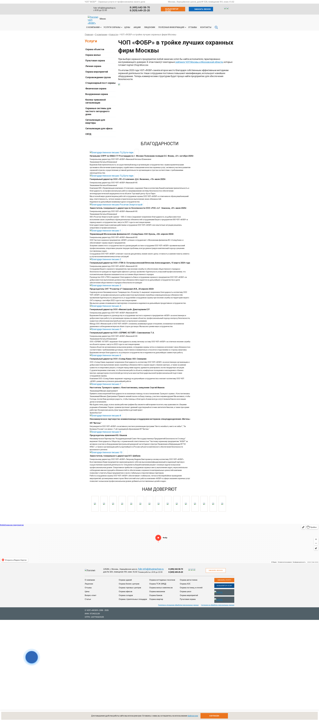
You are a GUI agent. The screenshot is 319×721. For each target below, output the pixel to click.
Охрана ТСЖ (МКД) (157, 584)
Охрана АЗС (185, 584)
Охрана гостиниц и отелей (191, 588)
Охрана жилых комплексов (161, 588)
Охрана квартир (156, 599)
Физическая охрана (95, 88)
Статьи (88, 599)
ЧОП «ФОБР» (92, 610)
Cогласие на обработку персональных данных (217, 605)
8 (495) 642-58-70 (140, 7)
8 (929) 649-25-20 (140, 10)
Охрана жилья (93, 55)
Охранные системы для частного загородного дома (98, 111)
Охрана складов (126, 595)
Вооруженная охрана (96, 94)
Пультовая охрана (95, 60)
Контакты (205, 27)
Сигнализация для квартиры (95, 121)
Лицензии (149, 27)
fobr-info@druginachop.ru (104, 8)
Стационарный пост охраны (100, 83)
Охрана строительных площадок (133, 599)
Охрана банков (155, 595)
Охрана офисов (125, 591)
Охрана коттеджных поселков (162, 580)
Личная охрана (93, 66)
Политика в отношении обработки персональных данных (178, 605)
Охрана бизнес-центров (129, 584)
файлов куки (193, 716)
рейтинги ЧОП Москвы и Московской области (199, 62)
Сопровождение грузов (98, 77)
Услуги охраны (112, 27)
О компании (93, 27)
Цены (127, 27)
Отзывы (192, 27)
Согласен (214, 716)
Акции (137, 27)
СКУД (88, 134)
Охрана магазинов (157, 591)
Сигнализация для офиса (98, 128)
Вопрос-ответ (90, 595)
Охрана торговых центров (130, 588)
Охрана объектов (94, 49)
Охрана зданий (125, 580)
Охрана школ (185, 591)
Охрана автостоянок (188, 580)
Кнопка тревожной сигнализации (95, 101)
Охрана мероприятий (96, 71)
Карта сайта (229, 622)
